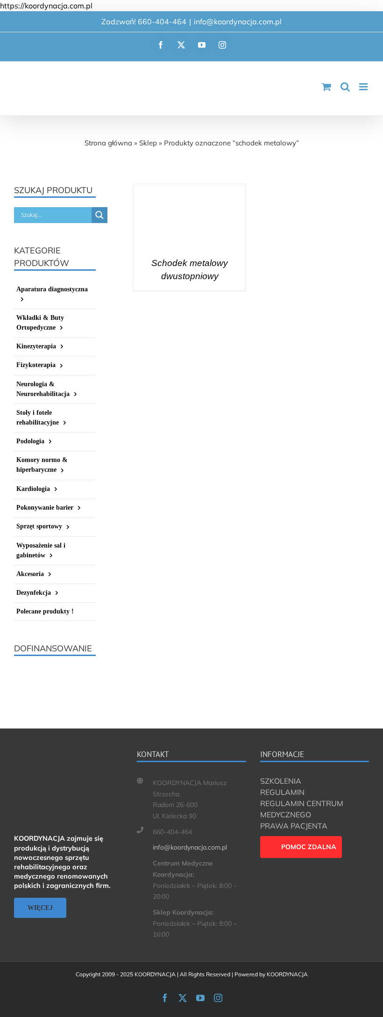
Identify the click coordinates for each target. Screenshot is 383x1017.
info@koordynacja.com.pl (238, 21)
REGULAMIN (282, 792)
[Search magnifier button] (99, 215)
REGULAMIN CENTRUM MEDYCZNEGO (301, 809)
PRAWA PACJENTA (293, 825)
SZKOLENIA (280, 781)
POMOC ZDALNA (308, 847)
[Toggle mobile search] (345, 87)
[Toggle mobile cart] (326, 87)
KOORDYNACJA (287, 974)
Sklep (148, 142)
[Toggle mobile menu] (364, 87)
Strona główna (108, 142)
